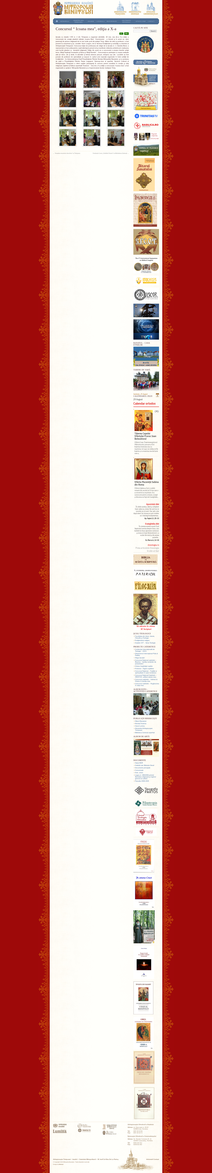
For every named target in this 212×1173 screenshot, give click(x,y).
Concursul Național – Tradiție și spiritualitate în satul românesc (146, 672)
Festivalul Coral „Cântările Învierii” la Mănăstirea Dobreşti (111, 153)
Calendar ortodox (144, 403)
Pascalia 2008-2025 (142, 781)
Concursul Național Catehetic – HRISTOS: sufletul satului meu (146, 676)
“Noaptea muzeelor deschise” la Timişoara (66, 153)
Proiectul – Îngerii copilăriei (144, 668)
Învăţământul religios (142, 640)
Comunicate (139, 770)
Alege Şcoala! (140, 658)
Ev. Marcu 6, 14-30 (152, 540)
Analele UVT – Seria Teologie (145, 643)
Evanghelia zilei (152, 523)
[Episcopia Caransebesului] (150, 8)
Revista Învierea (140, 723)
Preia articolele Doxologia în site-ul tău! (147, 549)
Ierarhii (75, 1159)
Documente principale (142, 768)
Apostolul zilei (152, 504)
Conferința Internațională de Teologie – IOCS (145, 650)
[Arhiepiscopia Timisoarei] (120, 8)
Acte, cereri (139, 772)
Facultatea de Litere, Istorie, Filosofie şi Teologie (145, 637)
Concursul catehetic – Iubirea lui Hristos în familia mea (146, 680)
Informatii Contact (152, 1159)
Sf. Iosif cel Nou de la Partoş (108, 1159)
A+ (126, 33)
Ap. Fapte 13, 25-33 (151, 518)
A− (121, 33)
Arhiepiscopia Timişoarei (62, 1159)
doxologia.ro (153, 544)
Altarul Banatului (140, 721)
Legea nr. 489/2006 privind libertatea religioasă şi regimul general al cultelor (145, 776)
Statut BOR (139, 763)
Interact (61, 1164)
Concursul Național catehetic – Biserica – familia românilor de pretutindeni (145, 662)
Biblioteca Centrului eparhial (145, 732)
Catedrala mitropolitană (87, 1159)
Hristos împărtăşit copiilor (144, 666)
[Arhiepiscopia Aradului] (135, 8)
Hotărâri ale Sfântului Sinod (144, 765)
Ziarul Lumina (140, 726)
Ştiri (56, 21)
